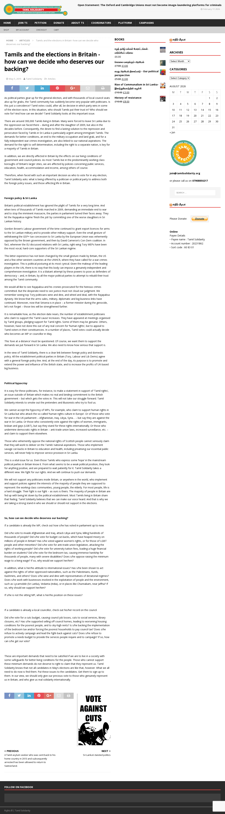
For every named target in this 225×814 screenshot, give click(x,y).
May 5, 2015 (15, 78)
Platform (125, 22)
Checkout (41, 29)
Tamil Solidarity (34, 78)
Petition (40, 22)
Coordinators (101, 22)
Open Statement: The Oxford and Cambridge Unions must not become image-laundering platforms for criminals (149, 5)
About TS (77, 22)
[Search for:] (195, 193)
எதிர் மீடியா (179, 39)
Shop (6, 29)
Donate (59, 22)
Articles (52, 78)
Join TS (22, 22)
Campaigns (146, 22)
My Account (22, 29)
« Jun (172, 132)
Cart (56, 29)
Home (7, 22)
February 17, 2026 (211, 9)
